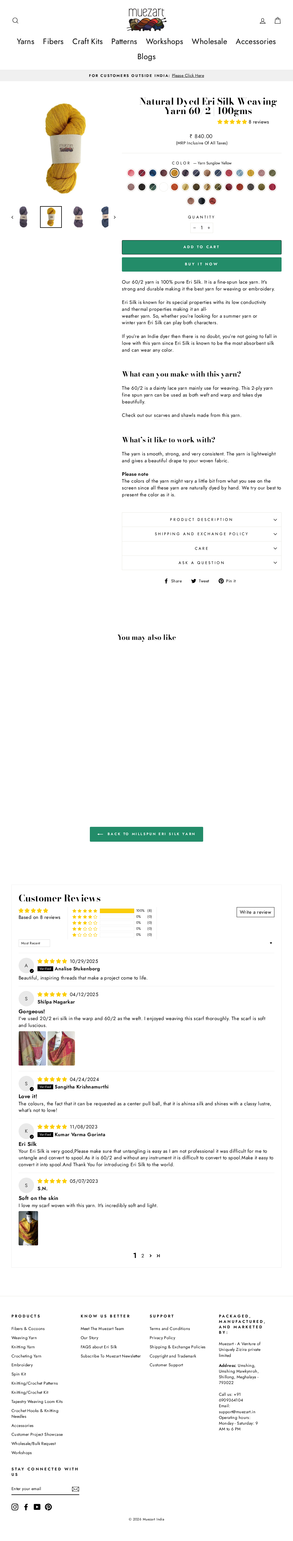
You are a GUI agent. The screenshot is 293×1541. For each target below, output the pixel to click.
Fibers (53, 41)
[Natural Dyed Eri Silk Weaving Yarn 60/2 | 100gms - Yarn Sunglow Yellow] (47, 759)
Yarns (25, 41)
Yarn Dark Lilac (131, 187)
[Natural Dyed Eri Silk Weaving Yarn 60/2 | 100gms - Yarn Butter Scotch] (54, 772)
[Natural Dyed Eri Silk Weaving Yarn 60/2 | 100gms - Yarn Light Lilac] (47, 765)
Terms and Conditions (170, 1328)
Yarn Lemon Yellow (250, 173)
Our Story (89, 1338)
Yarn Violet (185, 173)
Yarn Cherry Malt (191, 201)
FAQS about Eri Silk (99, 1347)
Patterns (124, 41)
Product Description (201, 519)
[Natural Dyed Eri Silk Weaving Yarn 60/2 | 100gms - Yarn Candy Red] (23, 765)
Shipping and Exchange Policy (202, 534)
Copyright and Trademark (173, 1356)
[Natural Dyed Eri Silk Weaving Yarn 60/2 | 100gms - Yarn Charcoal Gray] (70, 765)
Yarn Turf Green (272, 173)
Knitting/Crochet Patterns (34, 1383)
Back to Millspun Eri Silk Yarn (150, 834)
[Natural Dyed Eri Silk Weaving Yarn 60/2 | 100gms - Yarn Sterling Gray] (27, 778)
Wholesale (209, 41)
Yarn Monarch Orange (239, 187)
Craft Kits (87, 41)
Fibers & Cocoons (28, 1328)
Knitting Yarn (23, 1347)
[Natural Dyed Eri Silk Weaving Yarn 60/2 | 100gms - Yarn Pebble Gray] (58, 778)
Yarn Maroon (229, 187)
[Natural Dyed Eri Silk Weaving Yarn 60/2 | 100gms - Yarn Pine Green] (16, 772)
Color (201, 163)
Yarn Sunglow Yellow (174, 173)
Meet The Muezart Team (102, 1328)
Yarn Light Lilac (261, 173)
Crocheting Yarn (26, 1356)
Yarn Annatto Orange (212, 201)
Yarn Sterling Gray (250, 187)
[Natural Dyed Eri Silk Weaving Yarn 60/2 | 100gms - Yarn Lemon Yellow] (39, 765)
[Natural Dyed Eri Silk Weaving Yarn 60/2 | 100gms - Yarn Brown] (70, 759)
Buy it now (202, 264)
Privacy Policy (162, 1338)
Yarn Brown (207, 173)
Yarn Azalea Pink (272, 187)
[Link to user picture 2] (61, 1048)
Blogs (146, 56)
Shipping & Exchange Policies (178, 1347)
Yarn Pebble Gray (201, 201)
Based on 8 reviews (40, 917)
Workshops (164, 41)
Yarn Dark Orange (174, 187)
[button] (233, 121)
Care (202, 548)
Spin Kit (18, 1374)
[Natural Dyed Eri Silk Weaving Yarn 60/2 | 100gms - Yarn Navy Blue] (62, 759)
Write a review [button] (255, 912)
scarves (162, 415)
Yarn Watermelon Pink (131, 173)
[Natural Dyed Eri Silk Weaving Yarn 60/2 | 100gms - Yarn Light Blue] (31, 765)
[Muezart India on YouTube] (37, 1507)
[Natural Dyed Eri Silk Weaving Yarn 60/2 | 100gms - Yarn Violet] (54, 759)
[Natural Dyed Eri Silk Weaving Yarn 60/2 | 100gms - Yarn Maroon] (70, 772)
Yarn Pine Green (153, 187)
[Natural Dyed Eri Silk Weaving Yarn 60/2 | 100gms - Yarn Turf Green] (54, 765)
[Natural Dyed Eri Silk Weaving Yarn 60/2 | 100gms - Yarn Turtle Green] (47, 772)
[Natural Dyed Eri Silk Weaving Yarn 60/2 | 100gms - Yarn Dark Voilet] (39, 759)
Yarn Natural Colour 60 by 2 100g (163, 187)
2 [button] (142, 1255)
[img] (53, 961)
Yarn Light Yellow (185, 187)
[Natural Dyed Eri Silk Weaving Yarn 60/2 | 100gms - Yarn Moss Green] (62, 772)
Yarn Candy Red (229, 173)
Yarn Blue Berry (218, 173)
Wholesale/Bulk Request (33, 1443)
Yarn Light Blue (239, 173)
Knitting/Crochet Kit (29, 1392)
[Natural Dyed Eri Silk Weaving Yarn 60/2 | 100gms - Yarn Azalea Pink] (42, 778)
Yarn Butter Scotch (207, 187)
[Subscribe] (75, 1489)
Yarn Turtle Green (196, 187)
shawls (188, 415)
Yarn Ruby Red (142, 173)
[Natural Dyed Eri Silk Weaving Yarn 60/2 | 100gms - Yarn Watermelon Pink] (16, 759)
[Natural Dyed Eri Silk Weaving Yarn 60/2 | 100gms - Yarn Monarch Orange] (19, 778)
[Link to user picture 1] (32, 1048)
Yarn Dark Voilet (163, 173)
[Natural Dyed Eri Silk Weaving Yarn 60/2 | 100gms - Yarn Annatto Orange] (66, 778)
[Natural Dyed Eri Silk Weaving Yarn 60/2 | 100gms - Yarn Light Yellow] (39, 772)
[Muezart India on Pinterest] (48, 1507)
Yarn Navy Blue (196, 173)
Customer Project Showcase (37, 1434)
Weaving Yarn (24, 1338)
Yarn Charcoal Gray (142, 187)
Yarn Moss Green (218, 187)
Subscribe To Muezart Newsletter (111, 1356)
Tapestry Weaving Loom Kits (37, 1401)
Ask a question (202, 563)
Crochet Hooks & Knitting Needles (34, 1413)
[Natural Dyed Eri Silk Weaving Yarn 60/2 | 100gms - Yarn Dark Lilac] (62, 765)
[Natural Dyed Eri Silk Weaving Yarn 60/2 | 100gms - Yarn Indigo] (31, 759)
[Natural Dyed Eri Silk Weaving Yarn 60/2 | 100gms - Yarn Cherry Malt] (50, 778)
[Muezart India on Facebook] (26, 1507)
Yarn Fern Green (261, 187)
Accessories (256, 41)
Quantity (201, 217)
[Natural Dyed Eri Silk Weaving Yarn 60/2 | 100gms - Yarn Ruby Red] (23, 759)
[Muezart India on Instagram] (14, 1507)
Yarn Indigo (153, 173)
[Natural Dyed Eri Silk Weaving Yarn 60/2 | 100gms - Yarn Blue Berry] (16, 765)
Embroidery (22, 1365)
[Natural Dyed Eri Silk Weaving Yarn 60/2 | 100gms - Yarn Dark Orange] (31, 772)
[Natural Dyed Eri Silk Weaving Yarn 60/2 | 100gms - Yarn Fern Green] (35, 778)
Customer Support (166, 1365)
